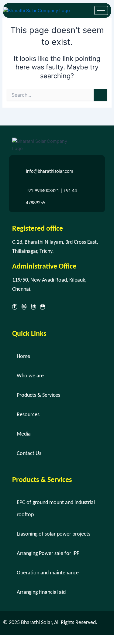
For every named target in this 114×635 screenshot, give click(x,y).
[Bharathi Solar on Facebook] (14, 307)
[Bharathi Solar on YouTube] (42, 307)
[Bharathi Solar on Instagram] (24, 307)
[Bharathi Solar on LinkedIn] (33, 307)
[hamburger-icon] (101, 10)
